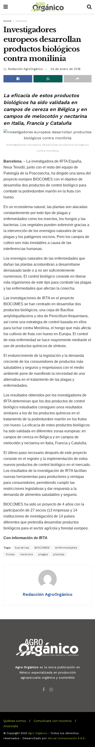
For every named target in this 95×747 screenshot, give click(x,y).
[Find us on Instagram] (51, 689)
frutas (10, 554)
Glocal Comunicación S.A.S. (66, 738)
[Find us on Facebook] (43, 689)
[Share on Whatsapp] (47, 78)
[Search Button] (89, 7)
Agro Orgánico (37, 733)
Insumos (21, 21)
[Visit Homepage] (47, 7)
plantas (59, 554)
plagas (43, 554)
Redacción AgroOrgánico (25, 69)
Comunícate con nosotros (53, 721)
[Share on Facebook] (17, 78)
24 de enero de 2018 (65, 69)
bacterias (22, 547)
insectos (26, 554)
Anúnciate (10, 726)
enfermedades (66, 547)
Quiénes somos (14, 721)
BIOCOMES (42, 547)
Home (7, 21)
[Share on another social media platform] (78, 78)
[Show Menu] (5, 7)
